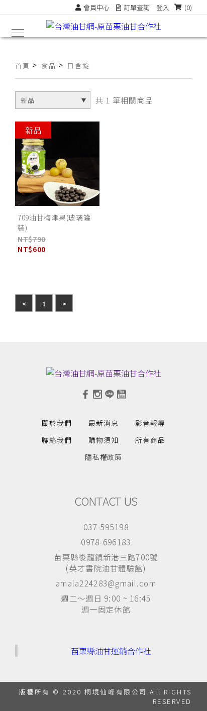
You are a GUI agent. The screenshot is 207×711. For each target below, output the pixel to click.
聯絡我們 (57, 440)
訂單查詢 (137, 7)
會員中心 (96, 7)
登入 (162, 7)
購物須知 (103, 440)
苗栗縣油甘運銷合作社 (111, 651)
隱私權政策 (104, 457)
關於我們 (57, 423)
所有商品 (150, 440)
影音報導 (150, 423)
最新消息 (103, 423)
